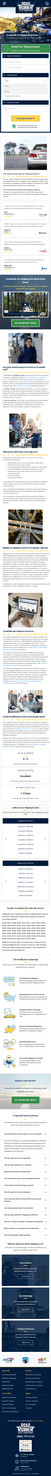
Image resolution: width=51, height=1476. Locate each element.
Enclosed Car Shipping (33, 1378)
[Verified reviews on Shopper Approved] (25, 1446)
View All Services (31, 1389)
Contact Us (29, 1408)
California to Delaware (25, 891)
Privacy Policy (35, 1473)
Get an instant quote (25, 323)
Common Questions (32, 1401)
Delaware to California (25, 849)
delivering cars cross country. (26, 729)
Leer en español (31, 1404)
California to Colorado (25, 882)
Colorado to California (25, 840)
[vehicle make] (25, 86)
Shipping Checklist (31, 1397)
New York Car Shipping (9, 1408)
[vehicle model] (25, 91)
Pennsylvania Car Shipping (10, 1411)
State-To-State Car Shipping (34, 1382)
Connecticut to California (25, 844)
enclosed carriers (22, 386)
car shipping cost (30, 458)
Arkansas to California (25, 835)
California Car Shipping (9, 1397)
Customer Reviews (7, 1385)
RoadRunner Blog (7, 1389)
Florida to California (25, 853)
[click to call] (47, 3)
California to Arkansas (25, 878)
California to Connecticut (25, 887)
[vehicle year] (25, 81)
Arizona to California (25, 831)
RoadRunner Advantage (9, 1378)
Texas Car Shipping (8, 1404)
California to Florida (25, 895)
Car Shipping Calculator (9, 1374)
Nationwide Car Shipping (33, 1374)
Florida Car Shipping (8, 1401)
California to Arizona (25, 873)
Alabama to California (25, 826)
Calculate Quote (24, 118)
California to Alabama (25, 869)
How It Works (6, 1382)
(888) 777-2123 (25, 1436)
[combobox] (25, 61)
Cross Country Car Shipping (34, 1385)
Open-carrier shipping (22, 381)
